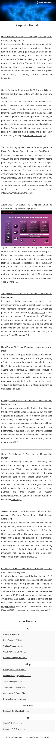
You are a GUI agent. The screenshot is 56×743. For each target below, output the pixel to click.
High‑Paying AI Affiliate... (13, 640)
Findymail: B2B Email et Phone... (16, 711)
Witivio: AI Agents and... (13, 634)
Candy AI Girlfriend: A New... (14, 652)
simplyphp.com (38, 312)
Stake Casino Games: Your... (15, 687)
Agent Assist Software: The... (15, 693)
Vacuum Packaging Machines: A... (17, 676)
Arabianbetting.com (33, 135)
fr (28, 740)
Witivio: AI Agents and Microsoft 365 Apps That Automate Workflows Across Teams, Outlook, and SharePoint (26, 515)
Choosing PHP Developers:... (15, 729)
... (14, 78)
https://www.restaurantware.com (16, 193)
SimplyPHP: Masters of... (13, 723)
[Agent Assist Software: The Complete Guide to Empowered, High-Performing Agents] (26, 228)
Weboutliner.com (18, 737)
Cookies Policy (38, 737)
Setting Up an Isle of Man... (14, 670)
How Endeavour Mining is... (14, 699)
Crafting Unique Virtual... (13, 646)
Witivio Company (25, 534)
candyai (14, 499)
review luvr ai (8, 442)
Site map (28, 737)
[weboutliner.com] (28, 10)
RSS (47, 737)
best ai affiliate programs (37, 385)
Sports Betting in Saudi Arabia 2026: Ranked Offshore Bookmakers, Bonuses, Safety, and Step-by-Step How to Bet (26, 94)
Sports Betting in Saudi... (13, 681)
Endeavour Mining (25, 59)
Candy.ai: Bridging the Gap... (15, 658)
